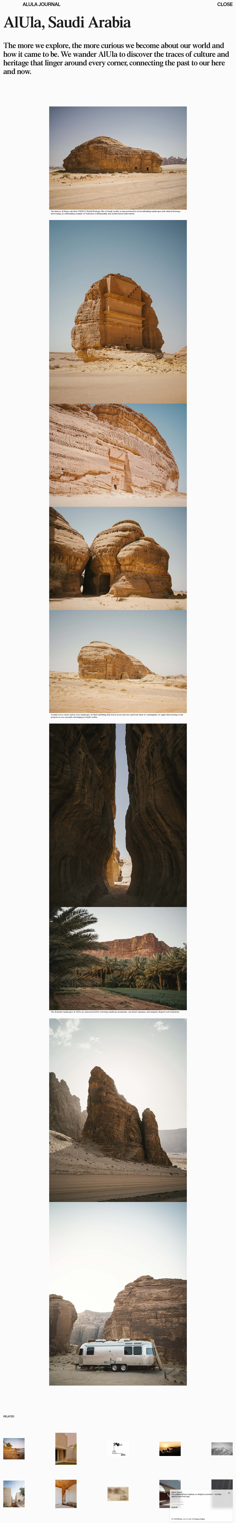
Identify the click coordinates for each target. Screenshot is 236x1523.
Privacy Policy (199, 1519)
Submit (175, 1507)
